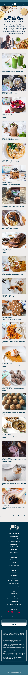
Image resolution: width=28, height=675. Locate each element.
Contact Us (14, 593)
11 (24, 515)
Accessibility (22, 666)
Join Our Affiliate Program (14, 586)
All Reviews (14, 575)
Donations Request (14, 583)
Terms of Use (6, 666)
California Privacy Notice (14, 604)
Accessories (14, 549)
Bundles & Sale (14, 547)
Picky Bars (14, 578)
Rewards (14, 572)
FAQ (14, 596)
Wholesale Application (14, 580)
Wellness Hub (14, 559)
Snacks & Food (14, 544)
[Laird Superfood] (14, 527)
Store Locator (14, 552)
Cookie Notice (14, 669)
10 (21, 515)
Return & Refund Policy (14, 599)
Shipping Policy (14, 601)
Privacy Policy (14, 666)
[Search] (4, 4)
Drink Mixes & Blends (14, 541)
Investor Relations (14, 565)
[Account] (23, 4)
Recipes (14, 562)
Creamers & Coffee (14, 539)
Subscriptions (14, 536)
